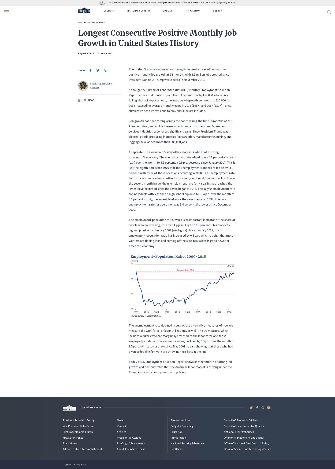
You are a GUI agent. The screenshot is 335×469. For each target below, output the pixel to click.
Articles (121, 432)
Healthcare (177, 449)
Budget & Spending (181, 426)
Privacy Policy (80, 464)
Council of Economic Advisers (241, 420)
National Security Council (239, 432)
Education (176, 432)
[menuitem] (90, 70)
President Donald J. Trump (79, 420)
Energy (217, 10)
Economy (109, 10)
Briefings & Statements (131, 443)
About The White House (131, 449)
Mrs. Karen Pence (73, 437)
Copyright (67, 464)
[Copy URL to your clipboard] (105, 70)
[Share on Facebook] (90, 70)
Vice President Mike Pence (78, 426)
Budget (167, 10)
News (120, 420)
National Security (138, 10)
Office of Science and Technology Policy (247, 449)
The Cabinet (70, 443)
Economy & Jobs (94, 22)
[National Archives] (103, 2)
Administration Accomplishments (83, 449)
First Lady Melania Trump (78, 432)
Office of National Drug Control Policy (246, 443)
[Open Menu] (6, 11)
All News (88, 100)
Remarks (122, 426)
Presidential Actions (129, 437)
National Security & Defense (187, 443)
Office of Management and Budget (244, 437)
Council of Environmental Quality (244, 426)
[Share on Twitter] (97, 70)
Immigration (192, 10)
